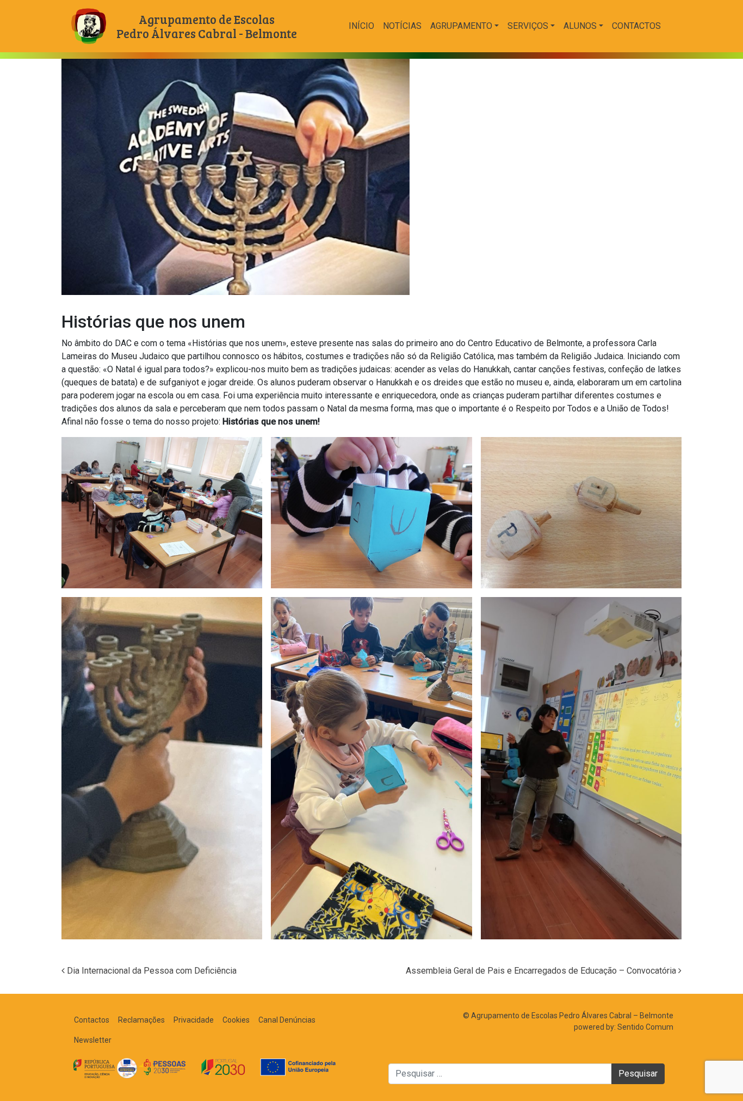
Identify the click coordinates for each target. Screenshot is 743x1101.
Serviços (527, 26)
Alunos (580, 26)
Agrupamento (461, 26)
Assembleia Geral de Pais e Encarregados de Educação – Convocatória (542, 970)
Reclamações (141, 1020)
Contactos (636, 26)
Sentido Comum (645, 1027)
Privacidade (194, 1020)
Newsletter (93, 1040)
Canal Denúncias (286, 1020)
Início (361, 26)
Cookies (236, 1020)
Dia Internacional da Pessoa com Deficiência (151, 970)
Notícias (402, 26)
